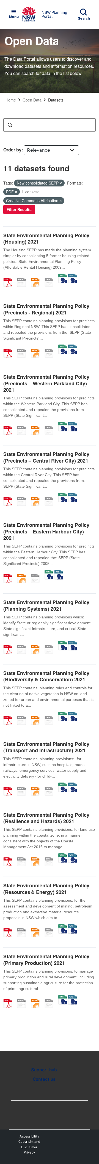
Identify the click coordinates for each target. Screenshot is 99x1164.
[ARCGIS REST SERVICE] (51, 276)
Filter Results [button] (19, 209)
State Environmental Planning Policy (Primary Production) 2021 (46, 959)
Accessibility (29, 1136)
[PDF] (9, 276)
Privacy (29, 1152)
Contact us (44, 1079)
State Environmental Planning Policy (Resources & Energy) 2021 (46, 888)
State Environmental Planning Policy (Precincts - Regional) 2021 (46, 309)
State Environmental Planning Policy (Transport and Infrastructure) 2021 (46, 747)
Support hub (44, 1069)
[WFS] (72, 276)
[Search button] (9, 125)
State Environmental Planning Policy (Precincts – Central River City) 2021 (46, 457)
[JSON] (37, 276)
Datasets (56, 100)
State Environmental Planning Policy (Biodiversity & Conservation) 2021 (46, 676)
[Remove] (61, 183)
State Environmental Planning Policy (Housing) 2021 (46, 238)
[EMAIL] (23, 276)
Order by (12, 149)
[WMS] (62, 276)
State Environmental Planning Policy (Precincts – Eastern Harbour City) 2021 (46, 531)
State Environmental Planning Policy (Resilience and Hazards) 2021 (46, 818)
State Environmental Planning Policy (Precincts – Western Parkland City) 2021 (46, 383)
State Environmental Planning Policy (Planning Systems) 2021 (46, 605)
